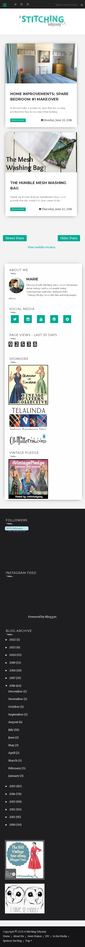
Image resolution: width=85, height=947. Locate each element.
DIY (47, 936)
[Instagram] (28, 319)
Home (6, 936)
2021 (12, 647)
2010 (12, 824)
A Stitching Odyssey (35, 931)
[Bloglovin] (67, 319)
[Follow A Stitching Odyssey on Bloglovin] (16, 529)
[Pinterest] (54, 319)
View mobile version (41, 247)
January (14, 776)
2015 (12, 786)
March (13, 760)
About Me (18, 936)
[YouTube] (41, 319)
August (13, 722)
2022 (12, 639)
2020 (13, 655)
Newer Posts (15, 238)
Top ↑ (28, 941)
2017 (12, 678)
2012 (12, 809)
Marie (32, 279)
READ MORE (18, 120)
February (15, 768)
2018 (12, 670)
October (14, 707)
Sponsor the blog (12, 941)
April (12, 753)
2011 (12, 817)
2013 (12, 801)
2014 (12, 794)
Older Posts (68, 238)
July (11, 730)
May (11, 745)
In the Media (60, 936)
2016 (12, 685)
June (11, 737)
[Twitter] (15, 319)
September (16, 714)
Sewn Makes (34, 936)
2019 (12, 662)
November (16, 699)
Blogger (50, 617)
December (15, 691)
